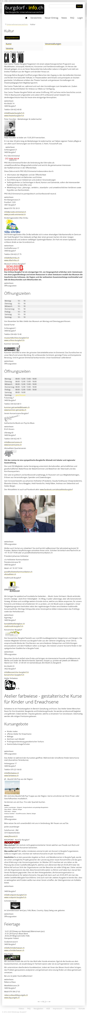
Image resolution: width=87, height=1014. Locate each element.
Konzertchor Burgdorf (13, 630)
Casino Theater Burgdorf (14, 52)
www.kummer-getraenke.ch (15, 410)
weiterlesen (8, 101)
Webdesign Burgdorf (19, 1012)
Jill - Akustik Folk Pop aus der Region (18, 779)
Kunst (8, 43)
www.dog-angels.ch (12, 997)
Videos (21, 1008)
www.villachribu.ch (11, 260)
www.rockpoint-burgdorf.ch (15, 897)
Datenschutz (70, 1008)
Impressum (57, 1008)
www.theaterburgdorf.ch (14, 115)
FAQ (28, 1008)
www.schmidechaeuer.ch (14, 950)
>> (49, 1002)
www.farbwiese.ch (11, 775)
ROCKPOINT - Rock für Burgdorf (16, 840)
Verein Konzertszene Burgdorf (16, 413)
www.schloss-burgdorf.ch (14, 340)
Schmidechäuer (10, 901)
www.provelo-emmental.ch (15, 214)
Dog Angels (8, 954)
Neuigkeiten (38, 1008)
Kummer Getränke (11, 344)
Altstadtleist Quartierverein (15, 448)
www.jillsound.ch (11, 836)
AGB (48, 1008)
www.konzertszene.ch (13, 445)
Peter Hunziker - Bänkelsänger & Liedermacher (23, 119)
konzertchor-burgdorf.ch (14, 675)
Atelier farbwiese (11, 678)
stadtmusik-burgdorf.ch (13, 626)
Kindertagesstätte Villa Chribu (16, 218)
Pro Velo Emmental (12, 156)
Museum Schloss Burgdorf (14, 264)
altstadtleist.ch (10, 574)
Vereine (9, 48)
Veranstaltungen (53, 43)
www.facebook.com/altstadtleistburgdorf (56, 489)
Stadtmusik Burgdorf (12, 578)
